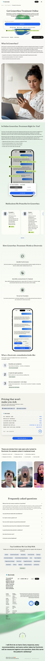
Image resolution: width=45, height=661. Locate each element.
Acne (31, 557)
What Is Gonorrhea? (5, 37)
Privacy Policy (8, 618)
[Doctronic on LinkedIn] (22, 579)
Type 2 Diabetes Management (14, 596)
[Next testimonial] (41, 490)
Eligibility (11, 37)
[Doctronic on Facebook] (24, 579)
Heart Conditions (14, 599)
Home (2, 5)
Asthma (6, 554)
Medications (16, 37)
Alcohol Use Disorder (14, 554)
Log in (32, 578)
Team (7, 613)
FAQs (7, 617)
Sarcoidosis (8, 564)
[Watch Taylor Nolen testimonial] (25, 474)
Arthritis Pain (36, 564)
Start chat (22, 24)
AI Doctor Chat (8, 595)
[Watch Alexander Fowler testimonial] (9, 474)
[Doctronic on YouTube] (25, 579)
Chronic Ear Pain (31, 554)
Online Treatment (8, 5)
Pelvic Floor (19, 561)
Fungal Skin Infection (28, 561)
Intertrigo (38, 554)
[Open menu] (41, 2)
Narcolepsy (23, 554)
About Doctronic (7, 609)
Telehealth (7, 604)
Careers (7, 610)
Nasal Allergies (37, 561)
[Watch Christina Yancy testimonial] (41, 474)
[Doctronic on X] (20, 579)
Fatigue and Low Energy (9, 561)
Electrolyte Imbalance (8, 557)
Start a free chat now (22, 438)
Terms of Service (31, 597)
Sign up (36, 1)
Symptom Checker (7, 601)
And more (22, 237)
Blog (13, 608)
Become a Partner (14, 613)
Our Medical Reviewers (8, 612)
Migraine (20, 564)
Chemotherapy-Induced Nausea (21, 557)
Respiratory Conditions (14, 602)
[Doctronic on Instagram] (18, 579)
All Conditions (14, 603)
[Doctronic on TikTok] (27, 579)
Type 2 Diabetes (37, 557)
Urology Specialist (7, 603)
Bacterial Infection (28, 564)
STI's (13, 600)
